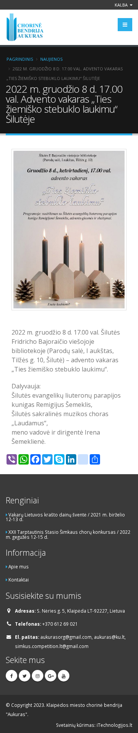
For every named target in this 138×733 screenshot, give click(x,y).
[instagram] (37, 675)
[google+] (50, 675)
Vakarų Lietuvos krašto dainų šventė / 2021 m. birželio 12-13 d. (65, 517)
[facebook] (11, 675)
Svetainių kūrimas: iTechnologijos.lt (94, 725)
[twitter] (24, 675)
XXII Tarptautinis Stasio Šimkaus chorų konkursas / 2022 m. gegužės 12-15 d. (68, 534)
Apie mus (18, 566)
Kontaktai (18, 579)
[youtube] (63, 675)
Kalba (122, 5)
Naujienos (51, 59)
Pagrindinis (20, 59)
